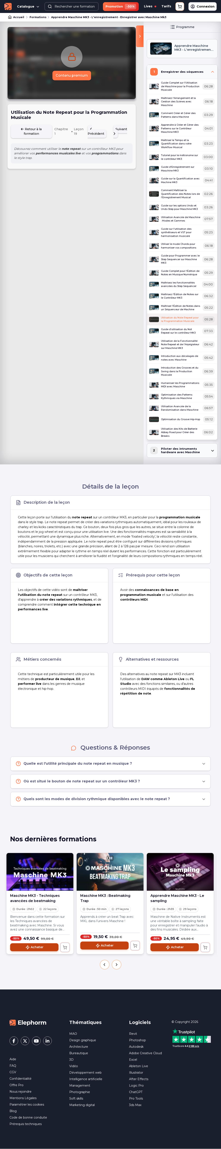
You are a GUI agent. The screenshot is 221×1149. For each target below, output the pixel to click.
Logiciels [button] (140, 1022)
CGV (12, 1072)
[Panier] (179, 6)
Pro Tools (136, 1098)
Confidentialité (20, 1079)
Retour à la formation (33, 131)
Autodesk (136, 1047)
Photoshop (137, 1040)
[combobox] (71, 6)
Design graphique (82, 1040)
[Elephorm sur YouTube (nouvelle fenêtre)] (36, 1041)
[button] (104, 964)
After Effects (138, 1079)
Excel (133, 1060)
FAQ (12, 1066)
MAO (73, 1034)
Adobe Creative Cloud (145, 1053)
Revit (133, 1034)
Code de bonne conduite (28, 1117)
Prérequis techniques (25, 1124)
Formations (38, 17)
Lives (148, 6)
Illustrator (136, 1073)
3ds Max (135, 1105)
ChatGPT (135, 1092)
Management (79, 1085)
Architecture (78, 1047)
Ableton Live (138, 1066)
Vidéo (73, 1066)
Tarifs (166, 6)
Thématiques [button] (85, 1022)
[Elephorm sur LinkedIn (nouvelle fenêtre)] (47, 1041)
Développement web (85, 1073)
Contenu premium (72, 75)
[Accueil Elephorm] (27, 1022)
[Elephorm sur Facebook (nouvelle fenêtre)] (13, 1041)
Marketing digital (82, 1105)
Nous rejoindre (20, 1092)
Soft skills (76, 1098)
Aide (12, 1059)
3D (71, 1060)
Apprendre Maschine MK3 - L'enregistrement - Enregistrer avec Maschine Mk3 (108, 17)
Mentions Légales (22, 1098)
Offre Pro (16, 1085)
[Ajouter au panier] (65, 947)
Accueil (19, 17)
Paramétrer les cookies (26, 1104)
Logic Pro (136, 1085)
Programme (185, 27)
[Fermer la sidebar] (140, 36)
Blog (13, 1111)
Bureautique (78, 1053)
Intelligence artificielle (85, 1079)
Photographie (79, 1092)
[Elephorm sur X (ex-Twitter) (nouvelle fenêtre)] (25, 1041)
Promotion (120, 6)
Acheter (37, 947)
